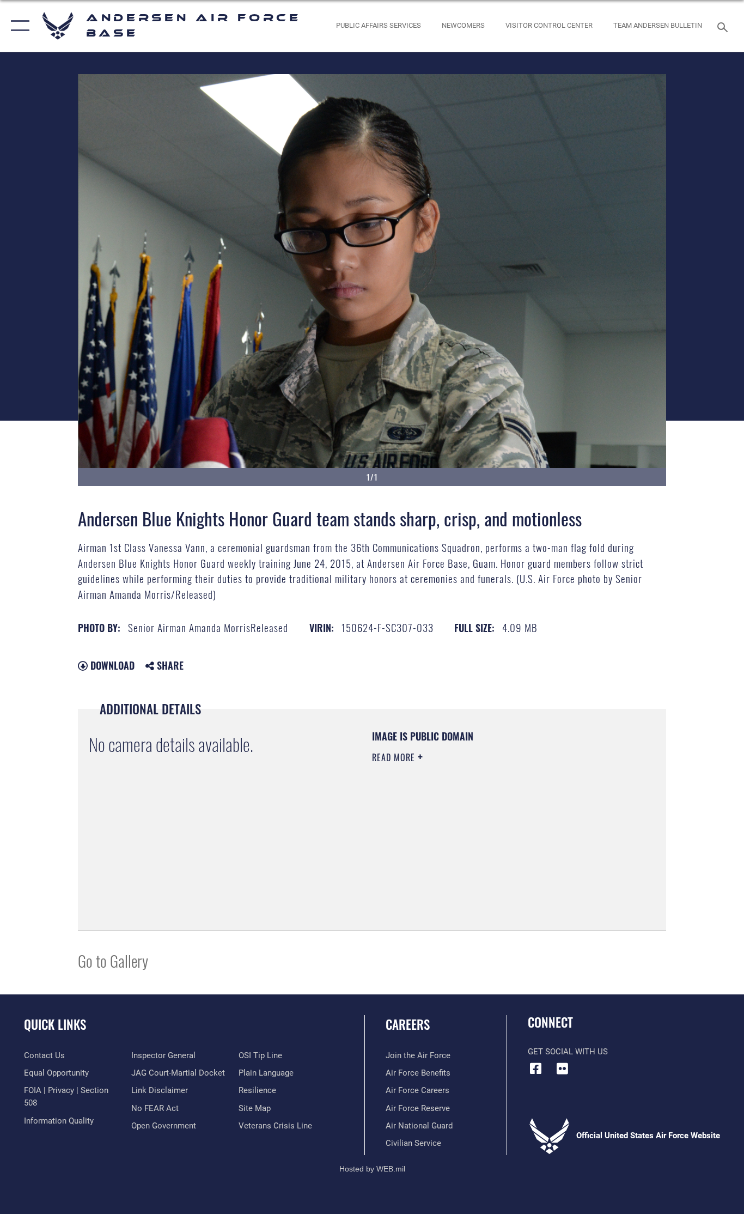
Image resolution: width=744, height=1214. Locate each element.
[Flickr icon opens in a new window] (562, 1068)
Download (111, 665)
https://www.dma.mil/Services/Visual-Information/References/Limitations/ (499, 841)
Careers (408, 1024)
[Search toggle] (724, 26)
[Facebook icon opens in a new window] (536, 1068)
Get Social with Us (568, 1052)
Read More (395, 757)
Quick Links (55, 1024)
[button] (17, 26)
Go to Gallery (113, 960)
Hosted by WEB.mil (372, 1168)
